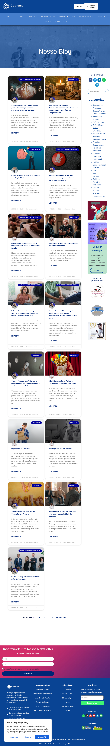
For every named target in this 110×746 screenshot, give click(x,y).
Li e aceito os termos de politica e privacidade (21, 669)
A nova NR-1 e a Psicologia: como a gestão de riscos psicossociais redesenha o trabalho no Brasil (24, 107)
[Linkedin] (97, 715)
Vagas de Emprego (48, 16)
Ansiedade (97, 185)
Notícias (22, 16)
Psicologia (97, 154)
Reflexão (96, 136)
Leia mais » (16, 133)
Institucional (59, 21)
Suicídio (96, 119)
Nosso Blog (55, 51)
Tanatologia (97, 117)
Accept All (42, 737)
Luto (94, 171)
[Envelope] (90, 715)
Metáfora (96, 168)
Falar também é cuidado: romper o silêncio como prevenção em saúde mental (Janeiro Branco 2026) (24, 313)
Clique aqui (97, 270)
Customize (14, 737)
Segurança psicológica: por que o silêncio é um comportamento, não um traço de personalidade (63, 178)
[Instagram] (86, 715)
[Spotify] (101, 715)
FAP (94, 173)
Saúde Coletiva (99, 134)
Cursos (99, 16)
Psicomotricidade (99, 139)
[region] (28, 730)
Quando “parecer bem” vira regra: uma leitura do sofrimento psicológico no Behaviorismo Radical (25, 383)
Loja (73, 16)
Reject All (28, 737)
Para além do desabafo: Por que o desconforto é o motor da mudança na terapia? (25, 245)
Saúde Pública (98, 122)
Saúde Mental (98, 125)
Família (96, 176)
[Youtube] (93, 715)
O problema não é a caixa (20, 449)
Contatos (62, 16)
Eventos (46, 21)
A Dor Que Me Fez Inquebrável (60, 449)
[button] (91, 6)
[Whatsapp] (83, 715)
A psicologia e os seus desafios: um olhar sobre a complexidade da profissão (62, 514)
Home (7, 16)
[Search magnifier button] (106, 91)
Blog (14, 16)
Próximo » (59, 618)
